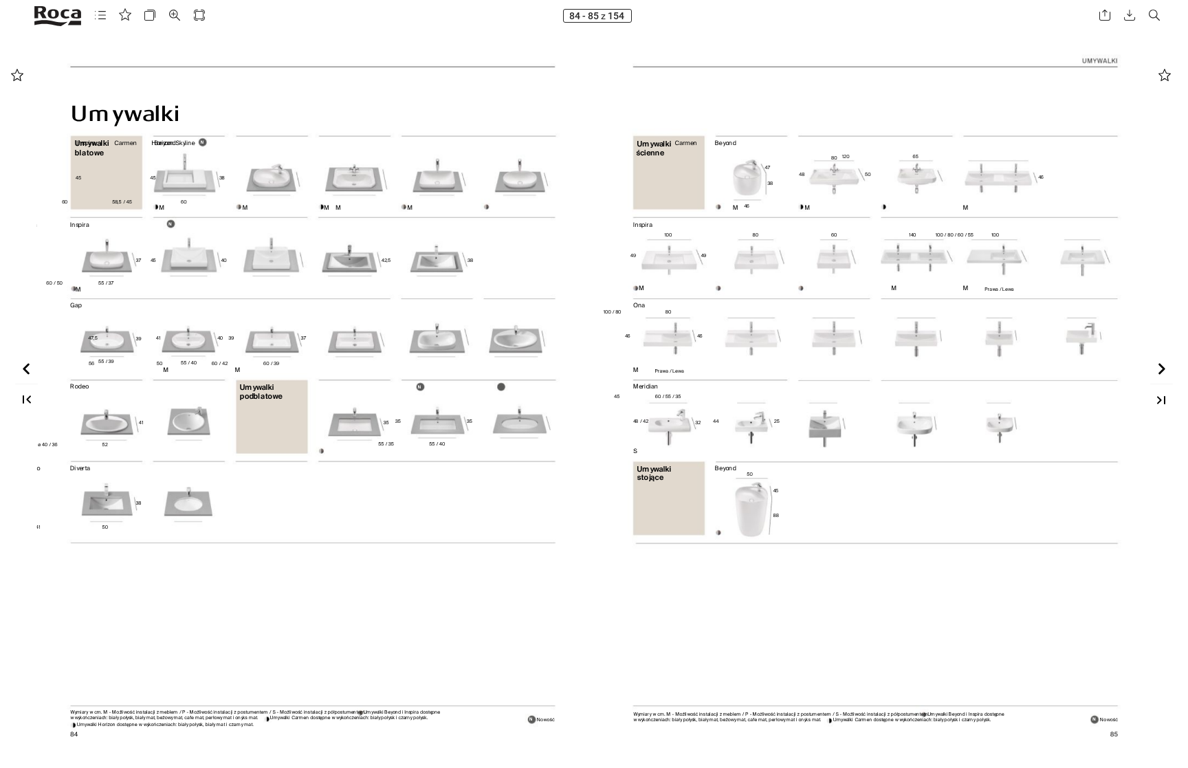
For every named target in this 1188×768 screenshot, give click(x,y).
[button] (100, 15)
